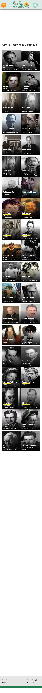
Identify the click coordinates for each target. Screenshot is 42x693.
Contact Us (30, 682)
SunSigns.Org (6, 682)
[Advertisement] (21, 581)
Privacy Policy (31, 680)
